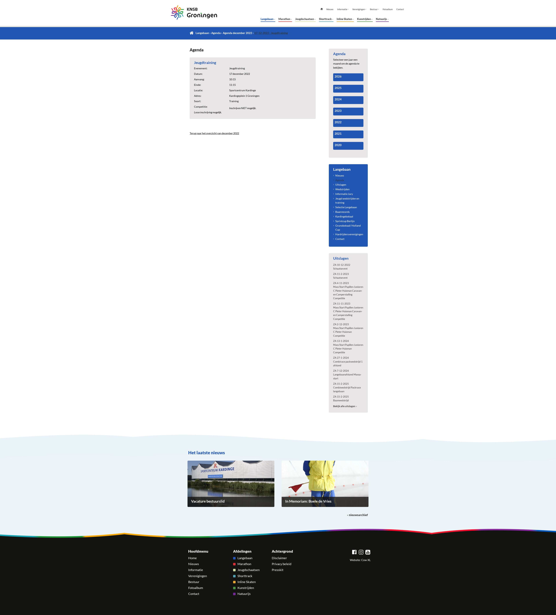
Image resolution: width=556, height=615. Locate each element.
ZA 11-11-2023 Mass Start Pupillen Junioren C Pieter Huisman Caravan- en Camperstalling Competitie (348, 311)
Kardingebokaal (344, 216)
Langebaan (267, 19)
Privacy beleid (281, 564)
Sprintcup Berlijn (345, 221)
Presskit (277, 570)
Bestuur (374, 9)
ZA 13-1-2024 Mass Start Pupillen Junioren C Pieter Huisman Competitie (348, 347)
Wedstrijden (342, 189)
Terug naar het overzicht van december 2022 (214, 133)
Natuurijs (381, 19)
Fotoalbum (388, 9)
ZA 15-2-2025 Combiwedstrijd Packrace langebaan (347, 387)
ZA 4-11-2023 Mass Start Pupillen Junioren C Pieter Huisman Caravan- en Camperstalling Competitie (348, 291)
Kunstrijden (364, 19)
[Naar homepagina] (194, 12)
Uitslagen (340, 184)
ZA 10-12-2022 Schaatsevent (341, 266)
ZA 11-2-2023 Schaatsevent (341, 276)
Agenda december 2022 (237, 32)
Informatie (342, 9)
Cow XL (366, 560)
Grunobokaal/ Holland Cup (348, 227)
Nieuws (329, 9)
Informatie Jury (344, 193)
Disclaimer (279, 558)
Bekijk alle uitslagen (344, 406)
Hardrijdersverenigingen (349, 234)
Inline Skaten (344, 19)
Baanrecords (342, 211)
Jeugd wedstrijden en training (347, 200)
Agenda (216, 32)
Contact (400, 9)
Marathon (284, 19)
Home (191, 32)
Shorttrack (325, 19)
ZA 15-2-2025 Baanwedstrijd (341, 398)
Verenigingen (358, 9)
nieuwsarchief (358, 515)
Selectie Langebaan (346, 207)
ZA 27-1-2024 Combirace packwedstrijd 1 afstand (348, 361)
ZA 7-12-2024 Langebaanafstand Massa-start (347, 374)
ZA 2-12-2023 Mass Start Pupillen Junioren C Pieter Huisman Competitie (348, 330)
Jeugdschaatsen (304, 19)
